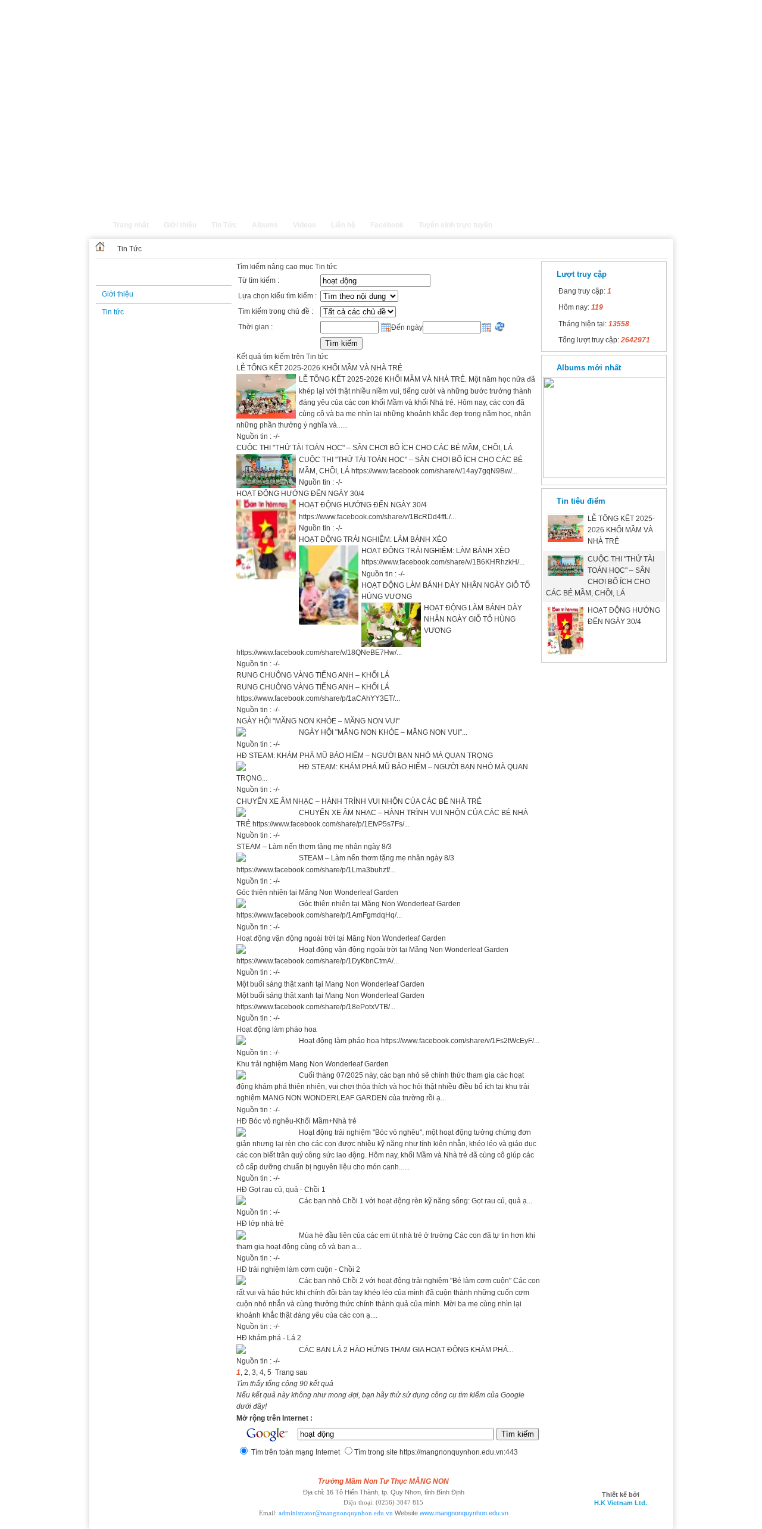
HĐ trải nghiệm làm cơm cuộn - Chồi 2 (298, 1269)
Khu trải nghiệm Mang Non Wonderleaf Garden (312, 1064)
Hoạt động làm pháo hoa (276, 1029)
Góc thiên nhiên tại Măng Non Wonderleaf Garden (317, 892)
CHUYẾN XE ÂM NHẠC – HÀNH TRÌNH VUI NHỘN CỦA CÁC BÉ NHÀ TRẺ (359, 801)
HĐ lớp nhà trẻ (260, 1223)
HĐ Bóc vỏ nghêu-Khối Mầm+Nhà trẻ (296, 1121)
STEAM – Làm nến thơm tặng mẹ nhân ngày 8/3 (314, 846)
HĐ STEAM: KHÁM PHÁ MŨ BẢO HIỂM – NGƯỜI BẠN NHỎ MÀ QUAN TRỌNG (364, 755)
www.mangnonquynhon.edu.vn (464, 1512)
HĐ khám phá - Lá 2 (268, 1338)
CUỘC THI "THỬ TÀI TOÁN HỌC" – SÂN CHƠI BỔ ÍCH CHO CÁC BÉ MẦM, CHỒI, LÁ (374, 448)
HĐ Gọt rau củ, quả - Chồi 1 (281, 1189)
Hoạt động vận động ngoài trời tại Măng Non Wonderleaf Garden (341, 938)
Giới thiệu (117, 294)
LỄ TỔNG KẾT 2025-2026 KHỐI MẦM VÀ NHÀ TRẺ (319, 368)
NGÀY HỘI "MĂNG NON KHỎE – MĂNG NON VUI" (317, 721)
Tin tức (113, 312)
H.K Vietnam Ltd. (620, 1502)
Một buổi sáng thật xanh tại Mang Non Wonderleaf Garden (330, 984)
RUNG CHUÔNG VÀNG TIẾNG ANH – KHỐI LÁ (312, 675)
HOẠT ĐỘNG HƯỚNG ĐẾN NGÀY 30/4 (300, 493)
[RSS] (663, 231)
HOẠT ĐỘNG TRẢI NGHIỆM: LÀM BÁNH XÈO (373, 539)
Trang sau (291, 1372)
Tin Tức (129, 249)
